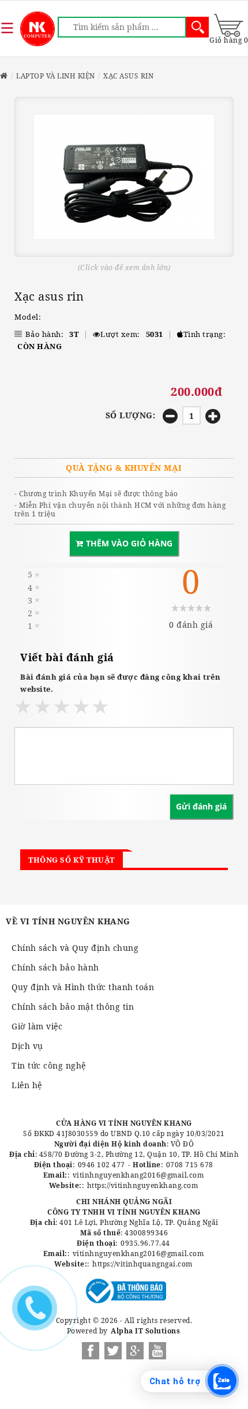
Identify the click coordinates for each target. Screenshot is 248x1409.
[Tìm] (197, 27)
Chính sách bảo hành (55, 967)
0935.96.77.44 (145, 1243)
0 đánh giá (191, 624)
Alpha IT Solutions (145, 1331)
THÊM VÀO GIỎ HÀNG (129, 543)
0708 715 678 (189, 1165)
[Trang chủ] (37, 29)
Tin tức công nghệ (49, 1065)
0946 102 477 (101, 1165)
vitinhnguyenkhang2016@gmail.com (138, 1175)
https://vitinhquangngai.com (142, 1264)
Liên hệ (27, 1085)
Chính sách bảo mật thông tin (73, 1006)
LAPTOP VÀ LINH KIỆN (55, 76)
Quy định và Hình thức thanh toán (83, 986)
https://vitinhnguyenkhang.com (142, 1185)
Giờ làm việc (37, 1026)
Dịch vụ (27, 1045)
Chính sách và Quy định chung (75, 947)
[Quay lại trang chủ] (4, 76)
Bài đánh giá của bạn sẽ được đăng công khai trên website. (120, 683)
